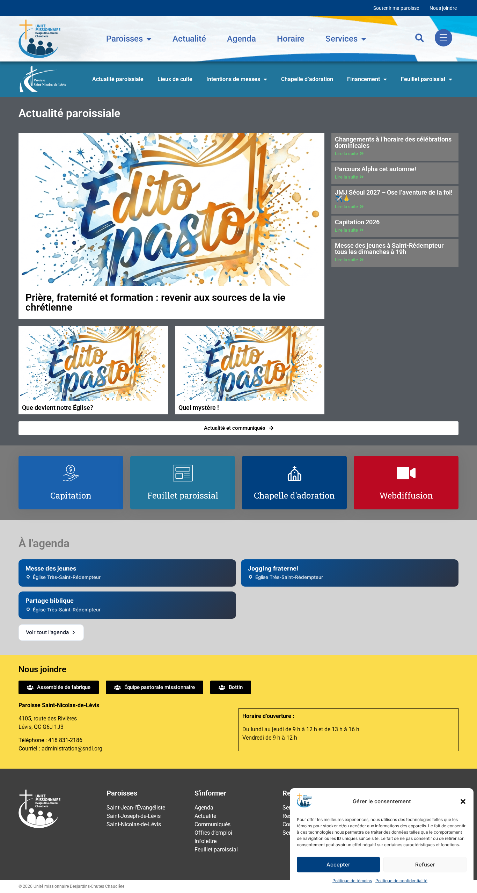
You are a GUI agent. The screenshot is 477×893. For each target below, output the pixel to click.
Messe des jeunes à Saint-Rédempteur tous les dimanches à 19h (389, 248)
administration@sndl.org (72, 748)
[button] (463, 801)
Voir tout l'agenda (47, 632)
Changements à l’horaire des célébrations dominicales (393, 142)
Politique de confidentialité (401, 880)
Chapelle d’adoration (307, 79)
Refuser (425, 864)
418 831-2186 (65, 740)
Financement (363, 79)
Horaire (290, 39)
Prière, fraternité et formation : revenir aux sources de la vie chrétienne (155, 302)
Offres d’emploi (213, 832)
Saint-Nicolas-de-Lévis (134, 824)
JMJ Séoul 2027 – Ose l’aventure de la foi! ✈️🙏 (394, 195)
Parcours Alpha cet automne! (375, 169)
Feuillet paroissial (423, 79)
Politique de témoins (352, 880)
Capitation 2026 (357, 222)
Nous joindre (443, 8)
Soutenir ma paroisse (396, 8)
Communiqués (212, 824)
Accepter (338, 864)
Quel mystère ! (198, 407)
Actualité (189, 39)
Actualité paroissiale (118, 79)
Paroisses (124, 39)
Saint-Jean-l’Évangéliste (136, 807)
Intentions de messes (233, 79)
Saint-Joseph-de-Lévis (134, 816)
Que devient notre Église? (57, 407)
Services (341, 39)
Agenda (241, 39)
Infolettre (206, 841)
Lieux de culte (174, 79)
